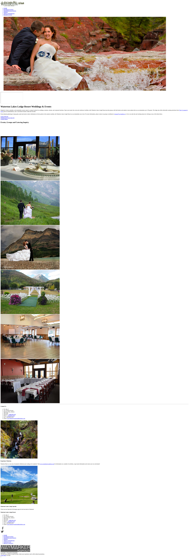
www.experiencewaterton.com (47, 464)
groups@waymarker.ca (120, 114)
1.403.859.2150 (11, 415)
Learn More (3, 555)
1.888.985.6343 (12, 414)
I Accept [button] (8, 555)
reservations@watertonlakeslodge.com (16, 418)
